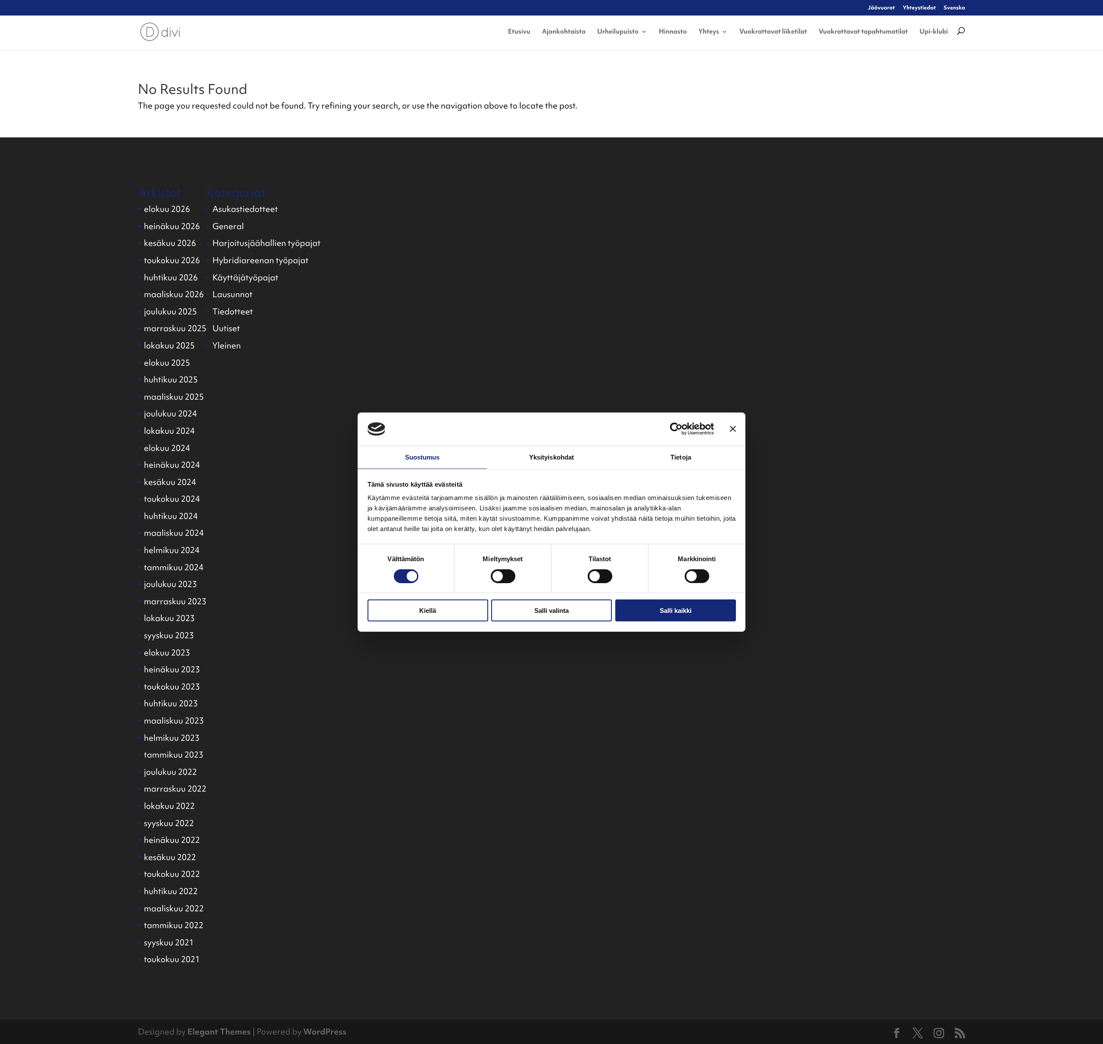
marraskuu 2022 (175, 788)
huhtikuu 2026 (171, 277)
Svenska (954, 7)
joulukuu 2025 (170, 311)
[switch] (503, 576)
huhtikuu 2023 (171, 703)
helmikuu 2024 (171, 550)
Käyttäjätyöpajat (245, 277)
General (228, 226)
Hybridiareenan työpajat (260, 260)
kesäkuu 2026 (170, 243)
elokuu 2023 (167, 652)
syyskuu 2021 (169, 942)
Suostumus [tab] (422, 457)
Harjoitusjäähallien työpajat (266, 243)
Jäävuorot (881, 7)
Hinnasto (673, 31)
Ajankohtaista (564, 31)
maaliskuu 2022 (174, 908)
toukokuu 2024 (172, 498)
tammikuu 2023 (173, 754)
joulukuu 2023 (170, 584)
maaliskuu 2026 (174, 294)
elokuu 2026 (167, 208)
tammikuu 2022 (173, 925)
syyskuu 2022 (169, 823)
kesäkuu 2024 (170, 482)
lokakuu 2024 (169, 430)
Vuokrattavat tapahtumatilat (863, 31)
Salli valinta (551, 610)
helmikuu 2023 (171, 737)
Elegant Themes (219, 1031)
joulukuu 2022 (170, 771)
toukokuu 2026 (172, 260)
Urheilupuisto (618, 31)
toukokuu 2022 (172, 873)
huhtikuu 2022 (171, 891)
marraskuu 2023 (175, 601)
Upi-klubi (933, 31)
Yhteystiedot (919, 7)
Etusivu (519, 31)
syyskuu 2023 (169, 635)
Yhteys (708, 31)
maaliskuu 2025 (174, 396)
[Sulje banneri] (733, 429)
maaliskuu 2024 (174, 532)
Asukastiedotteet (245, 208)
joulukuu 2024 (170, 413)
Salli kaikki (676, 610)
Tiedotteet (232, 311)
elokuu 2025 (167, 362)
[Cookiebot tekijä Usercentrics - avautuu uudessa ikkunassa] (676, 429)
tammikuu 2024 (173, 567)
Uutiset (226, 328)
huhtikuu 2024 (171, 516)
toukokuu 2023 (172, 686)
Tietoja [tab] (680, 457)
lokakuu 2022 (169, 805)
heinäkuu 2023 (172, 669)
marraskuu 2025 (175, 328)
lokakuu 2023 (169, 618)
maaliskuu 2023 (174, 720)
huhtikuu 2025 (171, 379)
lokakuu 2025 (169, 345)
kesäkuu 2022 (170, 857)
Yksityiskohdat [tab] (551, 457)
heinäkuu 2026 (172, 226)
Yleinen (226, 345)
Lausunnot (232, 294)
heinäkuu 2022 (172, 839)
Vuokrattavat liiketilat (773, 31)
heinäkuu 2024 (172, 464)
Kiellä (427, 610)
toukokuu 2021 (172, 959)
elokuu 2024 (167, 448)
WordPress (324, 1031)
